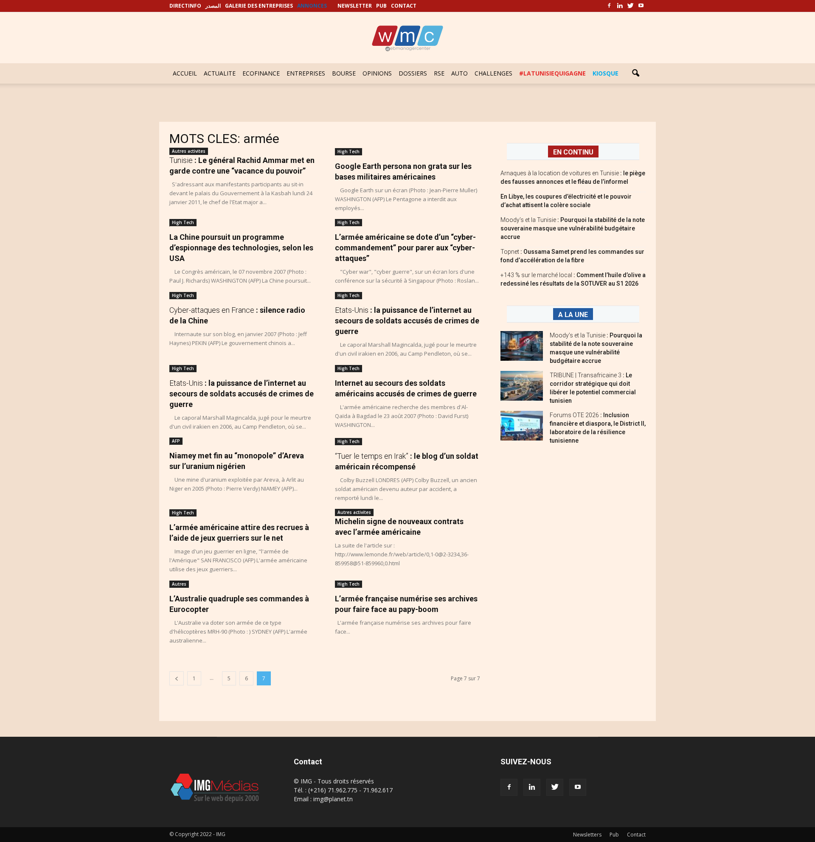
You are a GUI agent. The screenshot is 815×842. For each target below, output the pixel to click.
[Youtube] (641, 6)
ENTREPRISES (306, 73)
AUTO (459, 73)
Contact (636, 834)
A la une (573, 315)
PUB (381, 5)
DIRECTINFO (185, 5)
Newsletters (587, 834)
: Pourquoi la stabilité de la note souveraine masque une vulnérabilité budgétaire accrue (572, 228)
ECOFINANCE (261, 73)
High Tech (348, 151)
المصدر (213, 5)
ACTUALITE (220, 73)
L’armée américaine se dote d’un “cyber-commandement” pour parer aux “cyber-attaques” (405, 248)
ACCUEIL (185, 73)
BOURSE (344, 73)
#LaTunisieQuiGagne (552, 73)
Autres (179, 584)
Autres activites (188, 151)
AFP (176, 441)
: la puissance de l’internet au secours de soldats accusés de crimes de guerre (407, 321)
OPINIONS (377, 73)
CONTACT (403, 5)
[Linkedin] (619, 6)
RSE (439, 73)
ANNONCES (312, 5)
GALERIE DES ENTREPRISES (259, 5)
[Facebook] (609, 6)
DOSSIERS (413, 73)
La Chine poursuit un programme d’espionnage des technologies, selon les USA (241, 248)
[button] (635, 73)
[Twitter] (630, 6)
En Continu (573, 152)
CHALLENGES (493, 73)
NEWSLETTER (354, 5)
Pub (614, 834)
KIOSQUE (605, 73)
